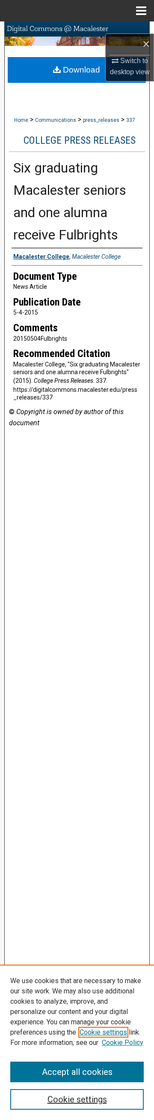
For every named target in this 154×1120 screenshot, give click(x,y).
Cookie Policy (122, 1042)
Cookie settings (103, 1032)
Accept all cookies (77, 1072)
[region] (77, 1042)
